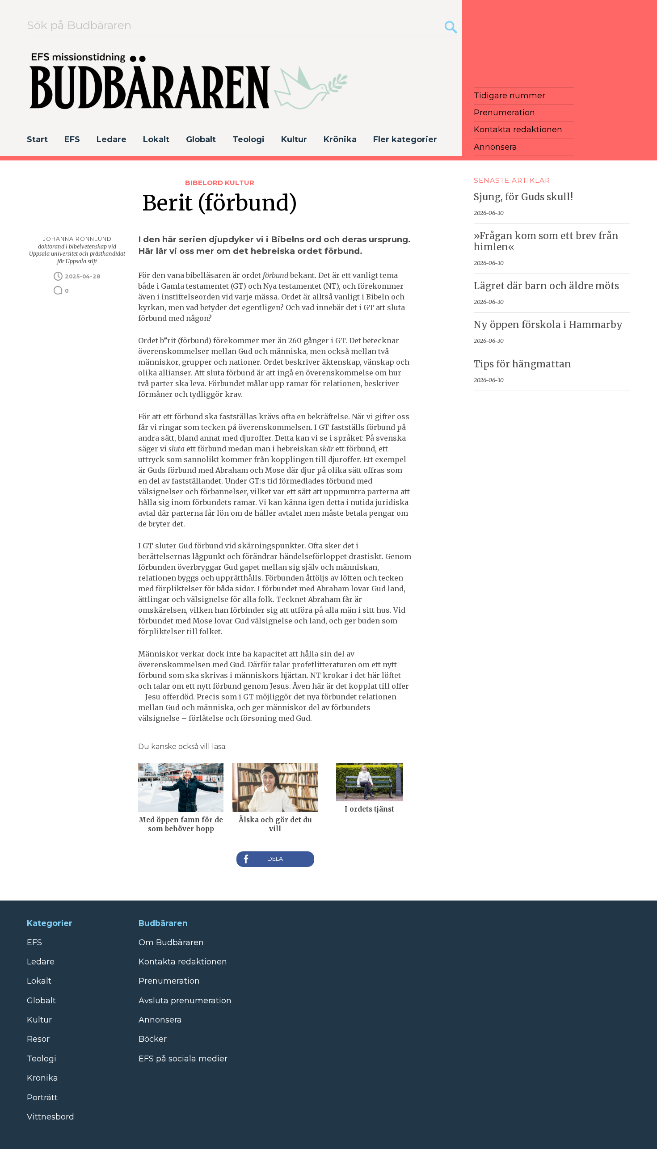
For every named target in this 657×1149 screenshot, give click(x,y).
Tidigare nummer (509, 96)
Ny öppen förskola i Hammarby (548, 325)
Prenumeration (504, 113)
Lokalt (156, 139)
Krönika (340, 139)
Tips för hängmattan (522, 364)
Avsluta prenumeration (185, 1001)
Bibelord (205, 182)
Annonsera (495, 147)
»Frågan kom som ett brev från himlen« (546, 241)
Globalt (201, 139)
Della (275, 859)
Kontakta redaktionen (518, 130)
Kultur (294, 139)
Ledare (111, 139)
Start (37, 139)
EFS (72, 139)
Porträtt (42, 1098)
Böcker (153, 1039)
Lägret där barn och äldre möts (546, 286)
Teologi (248, 139)
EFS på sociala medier (183, 1059)
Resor (38, 1039)
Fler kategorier (405, 139)
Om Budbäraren (171, 942)
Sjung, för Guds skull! (523, 197)
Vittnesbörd (50, 1117)
